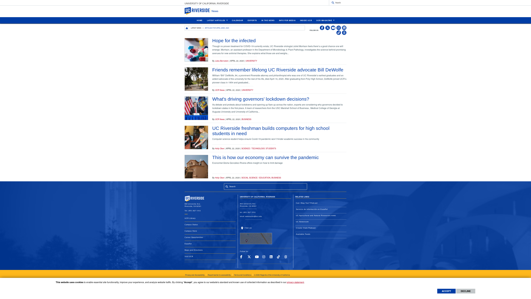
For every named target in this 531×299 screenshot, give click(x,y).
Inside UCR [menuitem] (306, 20)
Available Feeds (303, 234)
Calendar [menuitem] (237, 20)
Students (271, 148)
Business (246, 119)
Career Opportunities (194, 237)
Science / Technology (253, 148)
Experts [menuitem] (252, 20)
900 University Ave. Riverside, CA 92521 (248, 205)
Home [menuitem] (200, 20)
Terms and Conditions (242, 275)
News (215, 11)
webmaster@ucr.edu (253, 216)
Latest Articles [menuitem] (216, 20)
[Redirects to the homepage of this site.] (187, 28)
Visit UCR (189, 256)
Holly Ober (219, 148)
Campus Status (191, 225)
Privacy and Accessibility (195, 275)
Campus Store (191, 231)
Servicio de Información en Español (312, 209)
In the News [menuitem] (268, 20)
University (251, 60)
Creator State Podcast (306, 228)
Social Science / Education (255, 177)
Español (188, 244)
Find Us (248, 228)
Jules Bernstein (221, 60)
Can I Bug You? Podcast (306, 203)
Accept (446, 291)
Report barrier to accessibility (219, 275)
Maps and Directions (194, 250)
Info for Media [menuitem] (287, 20)
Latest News (196, 28)
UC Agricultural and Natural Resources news (316, 215)
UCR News (220, 90)
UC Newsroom (302, 222)
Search (338, 3)
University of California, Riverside (207, 3)
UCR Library (190, 218)
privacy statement (295, 282)
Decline (466, 291)
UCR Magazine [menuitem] (324, 20)
